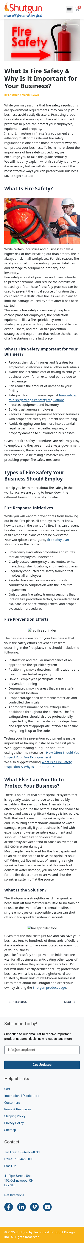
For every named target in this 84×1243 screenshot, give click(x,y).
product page (55, 987)
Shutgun (39, 987)
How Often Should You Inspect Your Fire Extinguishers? (41, 754)
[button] (69, 9)
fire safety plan (58, 539)
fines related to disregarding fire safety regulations (43, 397)
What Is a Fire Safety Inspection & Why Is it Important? (38, 764)
